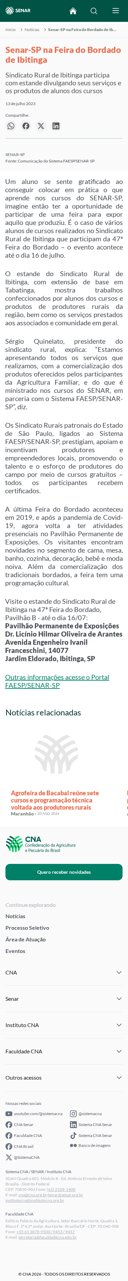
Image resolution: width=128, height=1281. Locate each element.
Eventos (15, 951)
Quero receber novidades (64, 872)
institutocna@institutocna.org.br (34, 1200)
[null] (10, 125)
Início (10, 29)
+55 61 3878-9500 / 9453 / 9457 (45, 1231)
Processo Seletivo (27, 927)
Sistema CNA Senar (95, 1124)
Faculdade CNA (28, 1135)
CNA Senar (23, 1124)
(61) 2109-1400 (61, 1189)
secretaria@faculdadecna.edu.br (47, 1237)
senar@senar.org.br (65, 1194)
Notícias (32, 29)
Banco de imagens (95, 1145)
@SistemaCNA (27, 1157)
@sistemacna (90, 1113)
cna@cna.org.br (32, 1194)
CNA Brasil (23, 1146)
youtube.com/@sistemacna (38, 1113)
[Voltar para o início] (73, 11)
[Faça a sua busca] (94, 11)
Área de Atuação (25, 939)
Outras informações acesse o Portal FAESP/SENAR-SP (57, 681)
